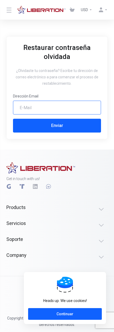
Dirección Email (25, 96)
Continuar (64, 314)
